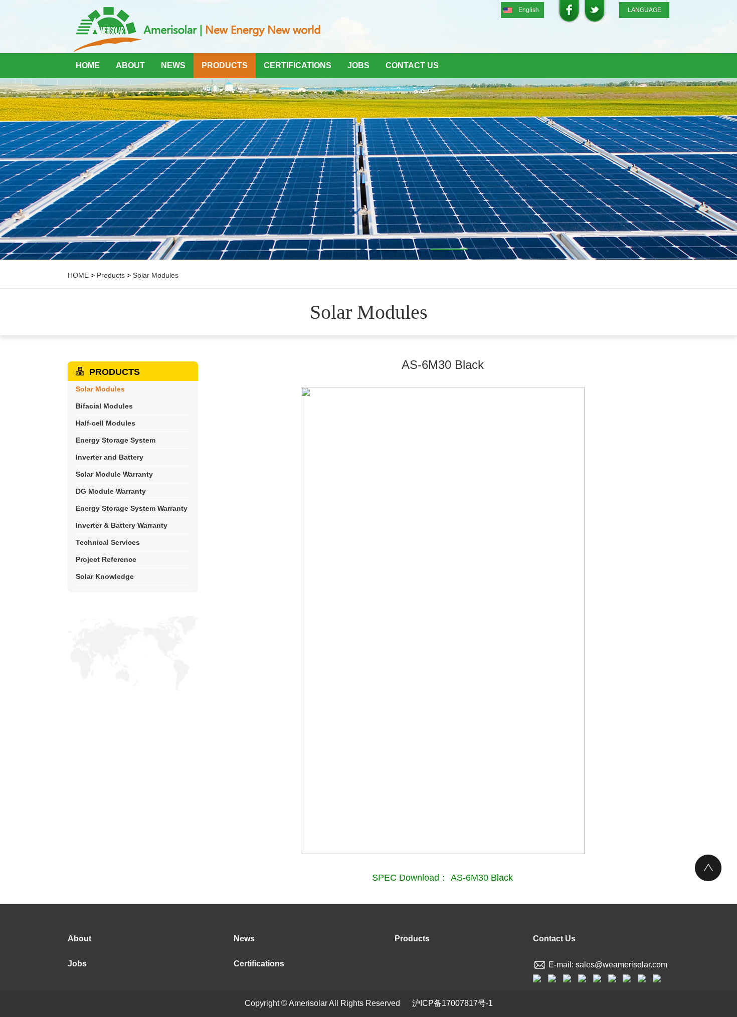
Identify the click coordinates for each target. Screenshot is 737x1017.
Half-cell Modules (105, 423)
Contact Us (412, 65)
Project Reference (106, 559)
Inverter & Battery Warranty (121, 525)
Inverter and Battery (109, 457)
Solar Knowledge (105, 576)
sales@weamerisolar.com (621, 964)
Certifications (297, 65)
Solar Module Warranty (114, 474)
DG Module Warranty (111, 491)
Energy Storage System (115, 440)
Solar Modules (155, 275)
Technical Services (108, 542)
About (130, 65)
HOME (78, 275)
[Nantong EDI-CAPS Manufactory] (197, 30)
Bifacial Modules (104, 406)
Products (225, 65)
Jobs (358, 65)
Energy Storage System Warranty (132, 508)
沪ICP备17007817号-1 (452, 1003)
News (173, 65)
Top (708, 868)
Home (88, 65)
